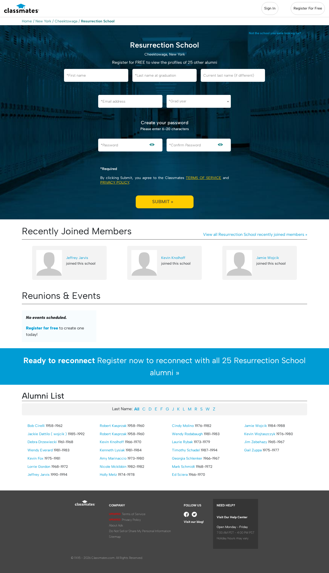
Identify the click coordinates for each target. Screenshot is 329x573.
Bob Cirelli (36, 426)
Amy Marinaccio (113, 458)
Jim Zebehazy (255, 442)
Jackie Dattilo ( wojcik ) (47, 434)
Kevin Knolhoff (173, 258)
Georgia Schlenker (187, 458)
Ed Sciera (180, 474)
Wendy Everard (40, 450)
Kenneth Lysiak (112, 450)
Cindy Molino (183, 426)
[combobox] (199, 101)
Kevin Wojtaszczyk (259, 434)
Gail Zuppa (253, 450)
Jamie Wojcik (267, 258)
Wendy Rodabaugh (187, 434)
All (136, 409)
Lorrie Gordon (39, 466)
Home (27, 21)
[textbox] (199, 101)
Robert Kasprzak (113, 426)
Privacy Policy (114, 182)
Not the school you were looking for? (275, 33)
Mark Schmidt (183, 466)
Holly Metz (108, 474)
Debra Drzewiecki (42, 442)
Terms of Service (203, 178)
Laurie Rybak (182, 442)
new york (43, 21)
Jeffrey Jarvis (77, 258)
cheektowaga (66, 21)
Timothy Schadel (186, 450)
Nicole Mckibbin (113, 466)
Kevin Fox (35, 458)
